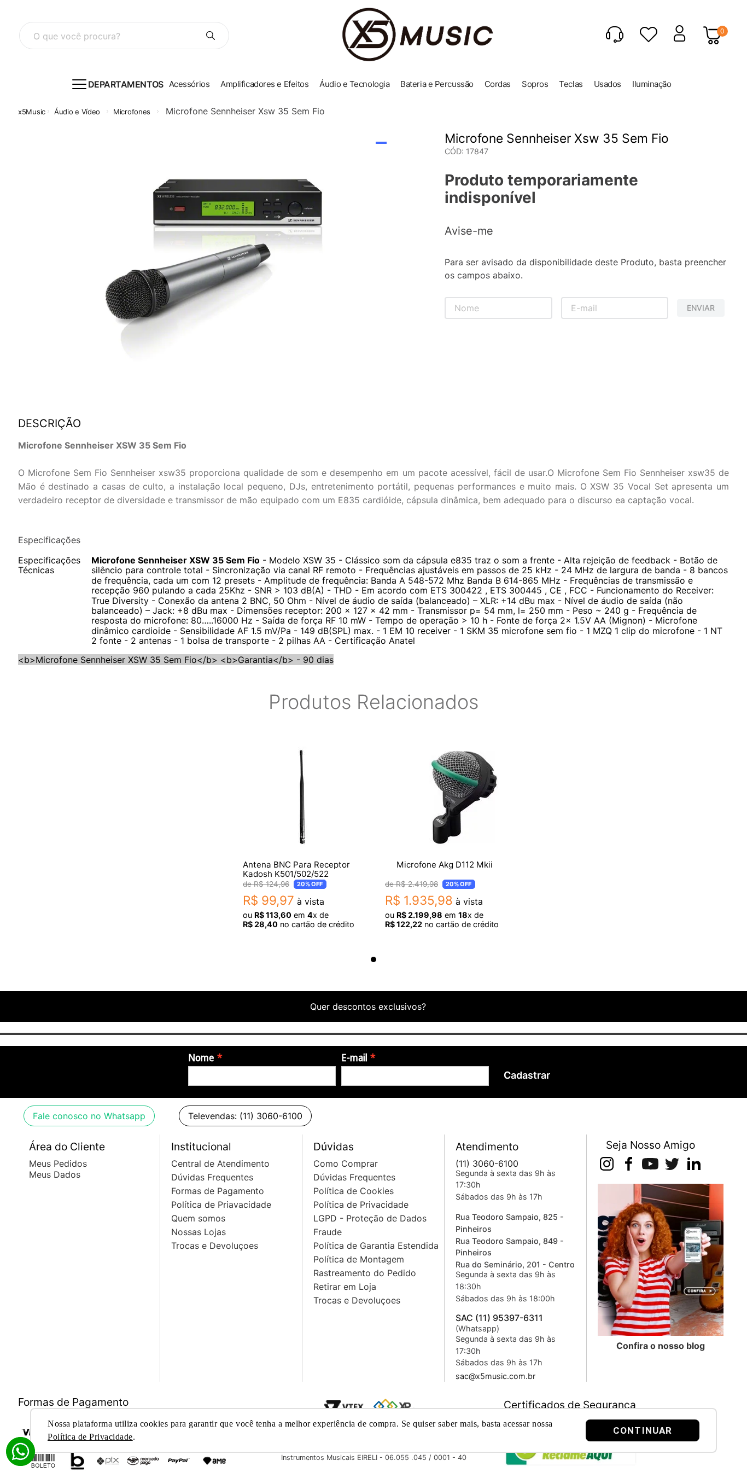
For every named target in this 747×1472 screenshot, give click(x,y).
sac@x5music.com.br (495, 1376)
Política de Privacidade (90, 1436)
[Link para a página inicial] (31, 112)
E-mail (354, 1057)
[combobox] (124, 35)
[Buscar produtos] (210, 35)
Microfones (131, 111)
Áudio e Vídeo (77, 111)
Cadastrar (527, 1075)
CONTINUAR (642, 1430)
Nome (201, 1057)
